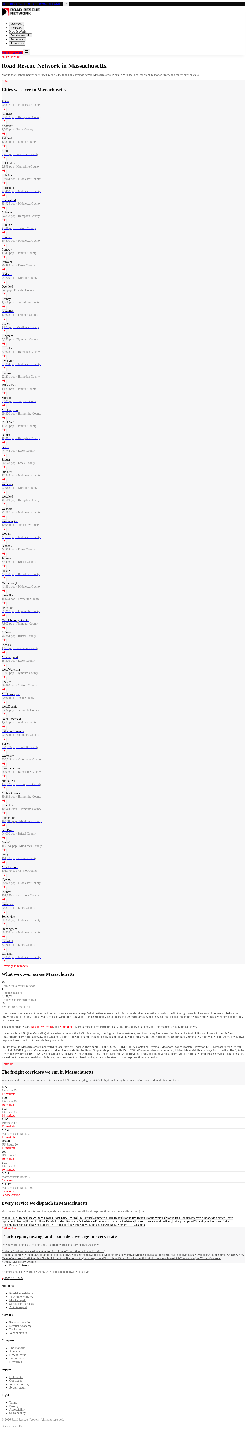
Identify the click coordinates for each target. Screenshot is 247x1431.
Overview (16, 23)
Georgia (27, 1254)
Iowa (68, 1254)
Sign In (58, 3)
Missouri (167, 1254)
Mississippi (155, 1254)
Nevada (199, 1254)
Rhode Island (111, 1258)
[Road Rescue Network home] (21, 17)
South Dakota (145, 1258)
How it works (17, 1354)
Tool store (15, 1329)
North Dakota (50, 1258)
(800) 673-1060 (12, 1278)
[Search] (66, 4)
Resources (17, 43)
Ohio (61, 1258)
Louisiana (98, 1254)
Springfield (66, 1026)
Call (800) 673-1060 (32, 3)
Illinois (52, 1254)
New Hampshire (214, 1254)
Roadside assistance (21, 1293)
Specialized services (21, 1303)
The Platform (17, 1348)
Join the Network (20, 35)
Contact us (15, 1380)
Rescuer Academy (20, 1326)
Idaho (44, 1254)
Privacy (14, 1406)
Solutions (16, 27)
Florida (18, 1254)
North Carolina (32, 1258)
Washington (207, 1258)
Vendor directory (19, 1384)
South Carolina (128, 1258)
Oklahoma (71, 1258)
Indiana (60, 1254)
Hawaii (36, 1254)
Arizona (26, 1251)
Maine (108, 1254)
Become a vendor (20, 1322)
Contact (49, 3)
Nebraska (189, 1254)
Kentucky (86, 1254)
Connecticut (73, 1251)
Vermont (185, 1258)
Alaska (17, 1251)
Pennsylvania (95, 1258)
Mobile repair (17, 1300)
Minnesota (141, 1254)
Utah (177, 1258)
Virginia (195, 1258)
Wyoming (30, 1261)
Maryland (118, 1254)
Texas (170, 1258)
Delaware (86, 1251)
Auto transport (18, 1307)
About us (14, 1351)
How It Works (18, 31)
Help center (16, 1377)
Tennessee (160, 1258)
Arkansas (36, 1251)
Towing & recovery (21, 1296)
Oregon (82, 1258)
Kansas (75, 1254)
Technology (18, 39)
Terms (13, 1402)
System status (17, 1387)
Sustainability (17, 1413)
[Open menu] (26, 52)
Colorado (60, 1251)
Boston (35, 1026)
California (48, 1251)
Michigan (129, 1254)
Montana (177, 1254)
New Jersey (231, 1254)
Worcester (47, 1026)
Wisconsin (17, 1261)
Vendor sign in (18, 1332)
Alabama (7, 1251)
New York (17, 1258)
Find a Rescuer (11, 3)
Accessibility (17, 1409)
